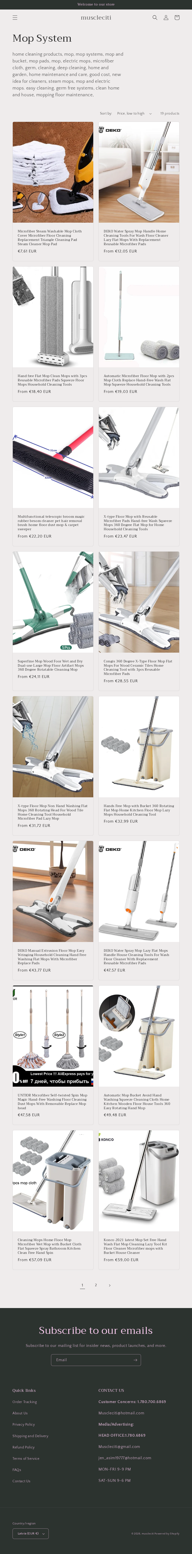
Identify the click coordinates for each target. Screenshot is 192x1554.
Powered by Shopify (167, 1533)
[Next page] (109, 1285)
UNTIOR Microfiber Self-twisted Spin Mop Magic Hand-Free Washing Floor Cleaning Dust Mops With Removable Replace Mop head (52, 1101)
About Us (20, 1413)
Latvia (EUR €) (28, 1533)
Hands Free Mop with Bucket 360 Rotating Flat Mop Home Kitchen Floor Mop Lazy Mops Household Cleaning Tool (139, 810)
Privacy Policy (23, 1425)
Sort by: (106, 114)
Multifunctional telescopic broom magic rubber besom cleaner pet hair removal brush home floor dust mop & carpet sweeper (51, 523)
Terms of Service (26, 1459)
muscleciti (148, 1533)
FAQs (16, 1470)
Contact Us (21, 1481)
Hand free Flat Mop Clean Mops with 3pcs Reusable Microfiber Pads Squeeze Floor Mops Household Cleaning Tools (52, 380)
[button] (15, 17)
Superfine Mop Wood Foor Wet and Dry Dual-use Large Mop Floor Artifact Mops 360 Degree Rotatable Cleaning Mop (51, 665)
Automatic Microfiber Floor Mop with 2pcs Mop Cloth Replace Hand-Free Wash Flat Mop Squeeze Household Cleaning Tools (139, 380)
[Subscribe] (135, 1360)
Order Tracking (24, 1402)
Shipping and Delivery (30, 1436)
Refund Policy (23, 1447)
